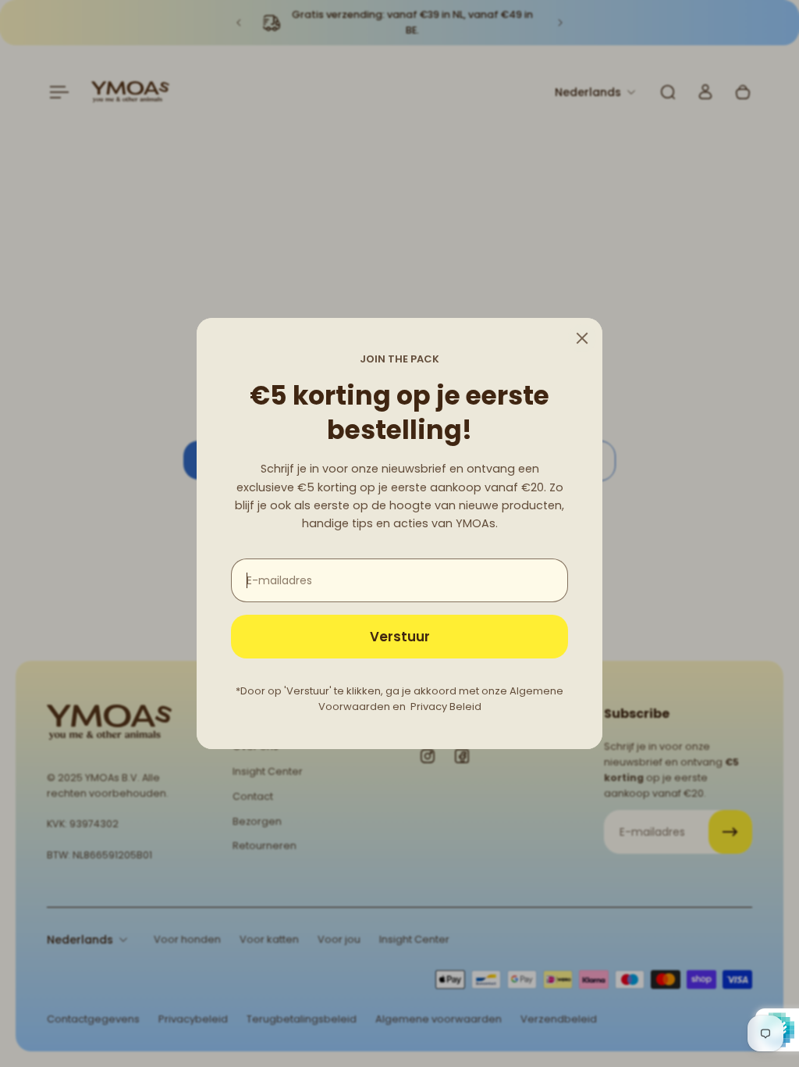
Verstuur (400, 636)
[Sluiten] (582, 338)
